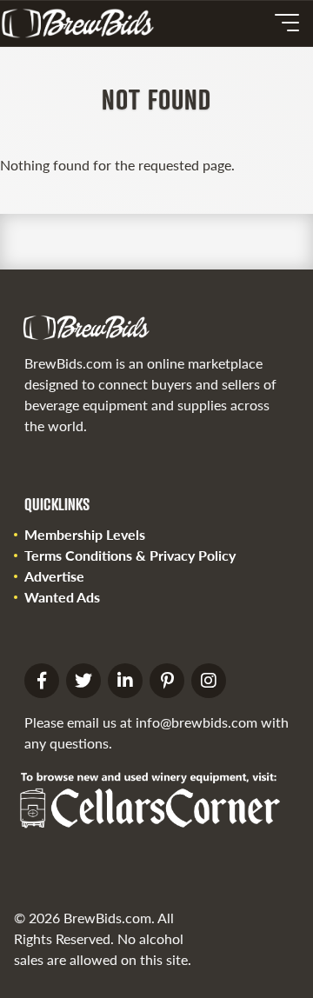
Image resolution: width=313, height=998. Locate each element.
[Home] (84, 23)
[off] (287, 22)
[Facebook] (41, 680)
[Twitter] (83, 680)
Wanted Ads (62, 597)
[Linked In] (125, 680)
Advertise (54, 576)
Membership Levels (84, 534)
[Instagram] (208, 680)
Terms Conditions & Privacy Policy (130, 555)
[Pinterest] (167, 680)
